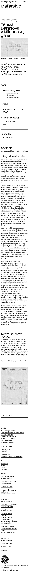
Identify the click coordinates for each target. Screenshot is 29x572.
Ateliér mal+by (13, 58)
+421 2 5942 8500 (7, 483)
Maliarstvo (14, 19)
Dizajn (3, 530)
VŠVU (2, 19)
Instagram (4, 463)
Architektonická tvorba (8, 494)
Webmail (4, 451)
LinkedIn (4, 469)
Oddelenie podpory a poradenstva (12, 432)
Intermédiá (4, 525)
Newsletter (4, 453)
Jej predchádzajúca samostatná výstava (14, 361)
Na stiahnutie (5, 454)
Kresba (3, 515)
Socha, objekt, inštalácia (9, 521)
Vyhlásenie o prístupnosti (9, 570)
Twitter (3, 467)
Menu (25, 1)
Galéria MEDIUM (6, 440)
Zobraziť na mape (6, 486)
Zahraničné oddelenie (8, 436)
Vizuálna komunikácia (8, 532)
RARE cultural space (8, 442)
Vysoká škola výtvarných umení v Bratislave (9, 2)
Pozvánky (4, 58)
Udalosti (8, 19)
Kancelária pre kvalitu (8, 431)
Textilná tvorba (6, 519)
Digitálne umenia (6, 513)
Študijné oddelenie (7, 434)
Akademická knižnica (8, 438)
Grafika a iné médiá (7, 526)
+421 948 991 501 (6, 504)
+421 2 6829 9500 (7, 506)
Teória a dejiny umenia (8, 490)
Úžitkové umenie (6, 517)
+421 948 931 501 (6, 481)
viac (4, 124)
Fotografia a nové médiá (9, 528)
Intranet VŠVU (5, 449)
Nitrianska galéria (12, 91)
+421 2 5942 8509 (6, 543)
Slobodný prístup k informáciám (11, 456)
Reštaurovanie (6, 523)
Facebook (4, 465)
